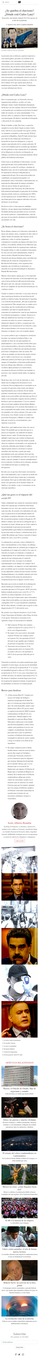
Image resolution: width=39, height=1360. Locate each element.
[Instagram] (23, 1354)
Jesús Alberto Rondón (25, 25)
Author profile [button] (19, 841)
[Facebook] (15, 1354)
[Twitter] (19, 1354)
